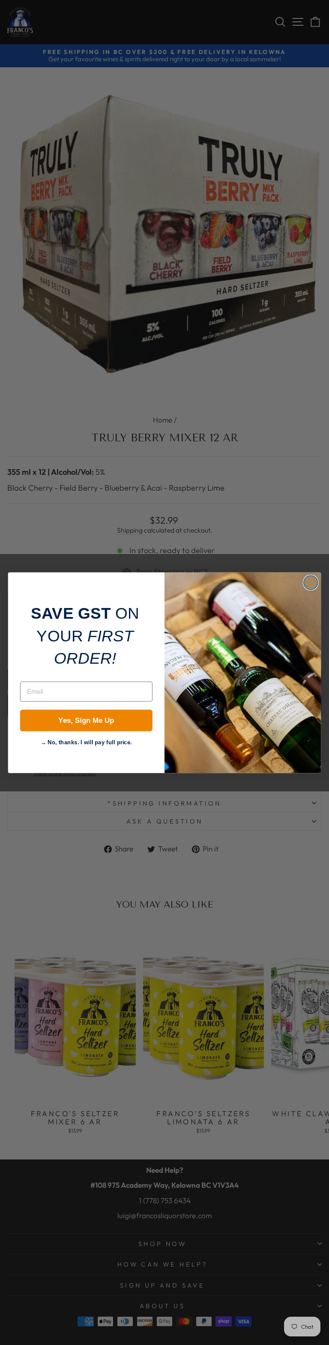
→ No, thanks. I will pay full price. (86, 741)
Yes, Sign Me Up (86, 720)
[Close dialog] (311, 582)
